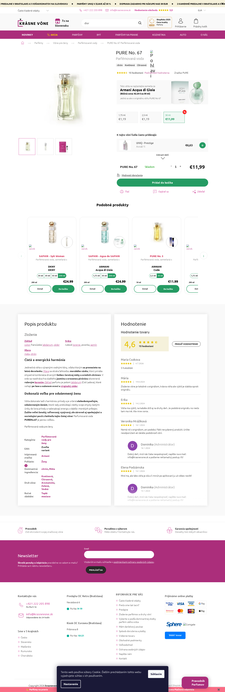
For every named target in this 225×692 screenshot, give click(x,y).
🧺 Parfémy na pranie (37, 689)
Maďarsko (26, 646)
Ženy (44, 461)
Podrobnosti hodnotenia (157, 72)
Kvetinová (47, 476)
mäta (27, 353)
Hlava (27, 349)
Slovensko (26, 642)
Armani (45, 455)
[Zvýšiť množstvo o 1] (180, 167)
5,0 (154, 9)
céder (57, 344)
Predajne (123, 609)
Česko (24, 637)
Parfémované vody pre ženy (48, 439)
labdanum (47, 344)
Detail (40, 288)
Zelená (45, 485)
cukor (27, 344)
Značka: (181, 72)
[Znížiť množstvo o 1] (171, 166)
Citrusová (46, 479)
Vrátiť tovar (175, 635)
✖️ (218, 689)
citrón (33, 353)
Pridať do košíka (162, 182)
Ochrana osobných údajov (132, 649)
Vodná (44, 488)
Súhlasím (156, 674)
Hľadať (140, 23)
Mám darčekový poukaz (131, 626)
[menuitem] (25, 34)
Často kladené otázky (29, 10)
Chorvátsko (26, 655)
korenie (76, 344)
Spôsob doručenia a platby (132, 631)
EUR (200, 10)
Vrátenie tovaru (127, 635)
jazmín (93, 344)
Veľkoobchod (126, 644)
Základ (28, 340)
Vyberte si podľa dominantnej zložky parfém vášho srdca (137, 620)
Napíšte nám (125, 654)
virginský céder (69, 385)
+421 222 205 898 (38, 605)
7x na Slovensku (62, 23)
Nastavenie (71, 684)
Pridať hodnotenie (186, 344)
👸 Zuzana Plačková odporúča (178, 689)
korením (39, 382)
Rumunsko (26, 651)
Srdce (68, 340)
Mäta (52, 468)
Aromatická (47, 482)
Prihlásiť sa (96, 570)
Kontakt (123, 658)
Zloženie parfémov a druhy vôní (135, 614)
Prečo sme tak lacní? (129, 605)
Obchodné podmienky (130, 640)
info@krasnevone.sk (39, 615)
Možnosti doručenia (132, 175)
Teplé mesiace (45, 495)
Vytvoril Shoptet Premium (177, 685)
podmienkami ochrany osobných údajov (134, 562)
